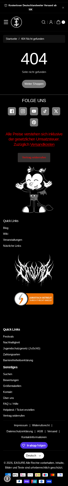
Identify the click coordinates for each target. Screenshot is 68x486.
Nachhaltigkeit (11, 342)
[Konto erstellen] (51, 22)
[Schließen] (63, 7)
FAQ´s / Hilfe (10, 403)
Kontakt (7, 391)
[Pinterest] (34, 122)
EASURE (19, 462)
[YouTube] (34, 111)
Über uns (8, 397)
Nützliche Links (12, 245)
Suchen (7, 374)
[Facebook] (12, 111)
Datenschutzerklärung (20, 431)
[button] (6, 22)
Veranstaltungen (12, 239)
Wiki (5, 233)
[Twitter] (56, 111)
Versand (52, 431)
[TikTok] (45, 111)
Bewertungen (11, 380)
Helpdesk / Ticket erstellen (18, 409)
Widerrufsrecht (41, 425)
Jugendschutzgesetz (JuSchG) (21, 348)
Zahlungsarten (11, 354)
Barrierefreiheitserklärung (18, 360)
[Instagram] (23, 111)
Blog (5, 227)
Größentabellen (12, 385)
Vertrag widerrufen (34, 157)
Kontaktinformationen (34, 437)
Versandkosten (42, 144)
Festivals (8, 336)
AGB (40, 431)
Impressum (21, 425)
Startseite (11, 38)
